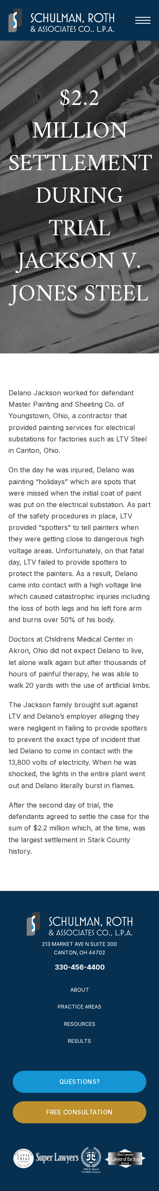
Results (79, 1041)
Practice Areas (79, 1007)
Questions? (79, 1081)
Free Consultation (79, 1112)
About (79, 990)
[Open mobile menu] (143, 20)
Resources (79, 1024)
